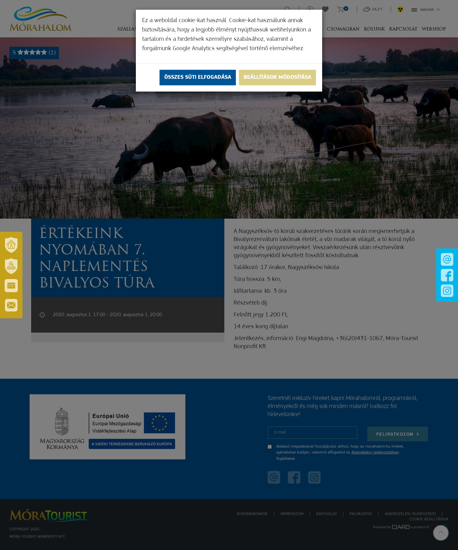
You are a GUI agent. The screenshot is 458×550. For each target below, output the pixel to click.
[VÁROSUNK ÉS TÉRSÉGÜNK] (11, 245)
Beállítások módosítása (277, 77)
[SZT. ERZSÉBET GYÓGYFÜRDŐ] (11, 266)
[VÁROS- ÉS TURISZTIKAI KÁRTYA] (11, 285)
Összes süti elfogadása (197, 77)
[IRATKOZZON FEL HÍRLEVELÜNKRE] (11, 305)
